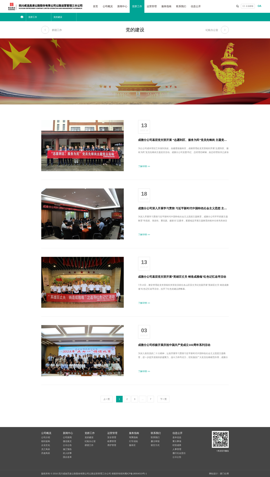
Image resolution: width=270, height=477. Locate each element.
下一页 (163, 399)
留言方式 (155, 445)
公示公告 (67, 445)
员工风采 (45, 449)
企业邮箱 (249, 6)
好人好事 (67, 453)
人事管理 (176, 449)
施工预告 (67, 449)
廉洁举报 (155, 441)
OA (259, 6)
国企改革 (67, 457)
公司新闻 (67, 437)
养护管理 (111, 445)
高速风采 (45, 453)
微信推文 (67, 441)
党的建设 (89, 437)
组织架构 (45, 441)
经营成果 (176, 445)
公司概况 (108, 6)
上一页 (106, 399)
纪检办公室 (212, 30)
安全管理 (111, 437)
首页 (95, 6)
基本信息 (176, 437)
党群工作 (137, 6)
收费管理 (111, 441)
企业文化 (45, 445)
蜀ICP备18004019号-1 (136, 473)
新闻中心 (122, 6)
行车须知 (133, 441)
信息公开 (196, 6)
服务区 (132, 445)
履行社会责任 (179, 453)
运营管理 (152, 6)
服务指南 (166, 6)
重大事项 (176, 441)
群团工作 (57, 30)
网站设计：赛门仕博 (219, 473)
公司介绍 (45, 437)
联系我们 (181, 6)
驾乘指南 (133, 437)
